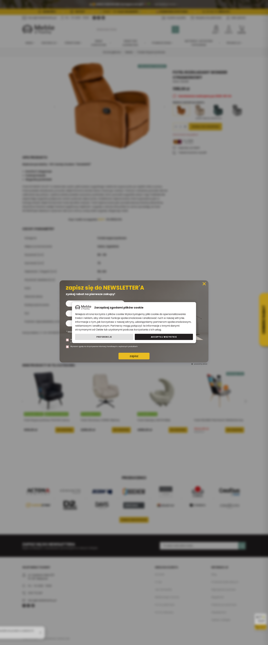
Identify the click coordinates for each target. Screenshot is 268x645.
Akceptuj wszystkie (164, 336)
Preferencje (104, 336)
